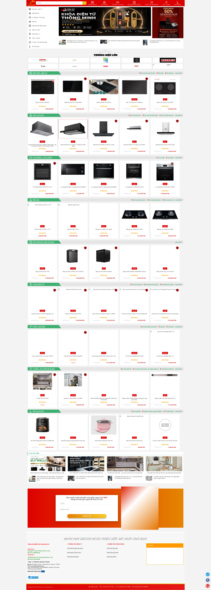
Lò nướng (171, 157)
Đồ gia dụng (35, 46)
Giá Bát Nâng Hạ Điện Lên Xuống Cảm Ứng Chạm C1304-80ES (103, 398)
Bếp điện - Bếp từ (37, 9)
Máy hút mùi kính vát (167, 115)
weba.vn (51, 587)
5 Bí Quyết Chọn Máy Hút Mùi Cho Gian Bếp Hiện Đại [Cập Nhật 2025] (164, 473)
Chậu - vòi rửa (36, 38)
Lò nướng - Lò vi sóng (38, 17)
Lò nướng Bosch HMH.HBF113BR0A (165, 187)
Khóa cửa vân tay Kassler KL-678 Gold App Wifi (134, 314)
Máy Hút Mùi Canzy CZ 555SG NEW (165, 144)
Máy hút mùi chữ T (135, 115)
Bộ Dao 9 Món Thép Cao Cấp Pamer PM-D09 (165, 440)
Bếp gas (34, 21)
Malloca (42, 184)
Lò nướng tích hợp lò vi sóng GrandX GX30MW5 (73, 187)
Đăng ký (87, 516)
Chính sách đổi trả (111, 556)
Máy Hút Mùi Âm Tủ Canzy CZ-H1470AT (134, 144)
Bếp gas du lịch (169, 200)
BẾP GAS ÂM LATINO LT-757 (42, 229)
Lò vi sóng (161, 157)
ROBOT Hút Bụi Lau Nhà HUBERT (153, 411)
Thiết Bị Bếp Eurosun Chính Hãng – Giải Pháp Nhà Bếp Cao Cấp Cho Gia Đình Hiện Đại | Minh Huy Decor (82, 41)
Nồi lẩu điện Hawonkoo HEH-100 (104, 440)
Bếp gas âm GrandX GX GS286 (134, 229)
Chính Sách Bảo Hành (112, 552)
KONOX (42, 353)
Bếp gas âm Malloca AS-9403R (104, 229)
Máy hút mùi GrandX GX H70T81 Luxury (103, 144)
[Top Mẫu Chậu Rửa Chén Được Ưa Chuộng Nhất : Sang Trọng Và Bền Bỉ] (149, 478)
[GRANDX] (74, 66)
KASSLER (42, 310)
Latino (42, 226)
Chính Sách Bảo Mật (112, 548)
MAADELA (134, 353)
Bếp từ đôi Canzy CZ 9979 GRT (165, 102)
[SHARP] (168, 66)
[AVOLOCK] (105, 60)
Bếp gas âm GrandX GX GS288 (165, 229)
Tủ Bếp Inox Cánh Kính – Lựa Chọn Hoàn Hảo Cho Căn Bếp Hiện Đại (125, 473)
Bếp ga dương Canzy (139, 200)
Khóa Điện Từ (35, 34)
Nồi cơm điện (137, 411)
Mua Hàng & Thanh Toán (74, 552)
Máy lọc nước (36, 30)
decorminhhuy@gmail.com (37, 566)
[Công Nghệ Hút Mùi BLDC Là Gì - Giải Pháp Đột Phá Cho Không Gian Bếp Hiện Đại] (145, 43)
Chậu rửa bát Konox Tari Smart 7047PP (42, 356)
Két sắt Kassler (137, 284)
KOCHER (42, 268)
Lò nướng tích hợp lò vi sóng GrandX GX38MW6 (103, 187)
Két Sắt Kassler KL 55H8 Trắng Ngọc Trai (42, 314)
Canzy (42, 99)
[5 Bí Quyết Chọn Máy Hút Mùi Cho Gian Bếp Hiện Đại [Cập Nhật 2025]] (164, 464)
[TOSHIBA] (43, 60)
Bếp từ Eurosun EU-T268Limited (73, 102)
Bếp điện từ (170, 73)
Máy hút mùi (35, 13)
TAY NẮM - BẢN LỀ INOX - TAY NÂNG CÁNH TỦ (146, 369)
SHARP (165, 310)
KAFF (104, 268)
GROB (103, 395)
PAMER (165, 437)
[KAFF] (137, 66)
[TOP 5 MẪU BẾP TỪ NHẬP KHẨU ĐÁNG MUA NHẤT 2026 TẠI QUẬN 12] (103, 41)
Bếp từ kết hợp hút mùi (148, 73)
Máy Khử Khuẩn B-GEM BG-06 (134, 440)
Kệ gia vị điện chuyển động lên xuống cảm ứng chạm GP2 (134, 398)
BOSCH (165, 184)
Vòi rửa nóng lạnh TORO (149, 326)
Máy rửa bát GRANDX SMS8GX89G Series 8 (134, 271)
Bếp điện (160, 73)
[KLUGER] (43, 66)
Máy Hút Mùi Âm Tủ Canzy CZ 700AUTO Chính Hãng (73, 145)
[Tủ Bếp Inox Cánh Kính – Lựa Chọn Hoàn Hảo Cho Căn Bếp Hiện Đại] (125, 464)
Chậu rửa (171, 326)
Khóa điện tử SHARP (168, 284)
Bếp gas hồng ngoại (155, 200)
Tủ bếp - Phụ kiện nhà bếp (39, 42)
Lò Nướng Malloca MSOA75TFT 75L (42, 187)
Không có (73, 437)
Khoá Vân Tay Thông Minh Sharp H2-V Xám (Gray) (165, 314)
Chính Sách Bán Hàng (73, 556)
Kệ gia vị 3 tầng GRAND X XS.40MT (73, 398)
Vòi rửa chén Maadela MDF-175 (165, 356)
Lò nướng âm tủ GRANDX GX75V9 (134, 187)
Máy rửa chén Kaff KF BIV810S (104, 271)
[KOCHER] (74, 60)
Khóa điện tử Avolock (151, 284)
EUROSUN (73, 99)
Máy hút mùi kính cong (151, 115)
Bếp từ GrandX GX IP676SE (104, 102)
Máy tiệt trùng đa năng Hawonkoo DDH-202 (73, 440)
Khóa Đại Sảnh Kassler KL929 (73, 314)
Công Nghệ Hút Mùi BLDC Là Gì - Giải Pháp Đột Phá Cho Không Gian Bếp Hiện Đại (128, 477)
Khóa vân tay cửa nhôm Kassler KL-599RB (103, 314)
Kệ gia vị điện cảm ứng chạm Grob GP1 (165, 398)
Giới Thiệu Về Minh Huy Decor (75, 548)
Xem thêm (178, 73)
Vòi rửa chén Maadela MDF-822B (134, 356)
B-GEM (134, 437)
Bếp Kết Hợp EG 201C (73, 229)
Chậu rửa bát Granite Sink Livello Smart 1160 (104, 356)
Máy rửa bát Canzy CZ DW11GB (165, 271)
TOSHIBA (73, 268)
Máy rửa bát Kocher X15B (42, 271)
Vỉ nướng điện (169, 411)
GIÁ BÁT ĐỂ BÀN (126, 369)
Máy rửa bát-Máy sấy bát (39, 25)
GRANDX (104, 99)
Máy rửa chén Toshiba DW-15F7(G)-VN (73, 271)
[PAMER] (137, 60)
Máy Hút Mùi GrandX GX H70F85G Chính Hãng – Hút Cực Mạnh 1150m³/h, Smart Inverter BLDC (42, 145)
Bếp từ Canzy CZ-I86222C (42, 102)
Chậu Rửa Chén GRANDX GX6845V (73, 356)
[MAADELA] (168, 60)
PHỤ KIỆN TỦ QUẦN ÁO (167, 369)
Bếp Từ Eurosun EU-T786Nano (134, 102)
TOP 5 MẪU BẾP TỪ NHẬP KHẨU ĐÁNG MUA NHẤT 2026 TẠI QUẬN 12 (86, 473)
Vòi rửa (162, 326)
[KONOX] (105, 66)
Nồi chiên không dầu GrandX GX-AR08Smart (42, 440)
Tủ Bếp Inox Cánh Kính (42, 398)
